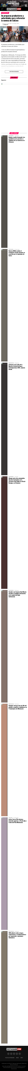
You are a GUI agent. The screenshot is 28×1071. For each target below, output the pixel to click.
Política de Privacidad (9, 1057)
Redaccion (6, 24)
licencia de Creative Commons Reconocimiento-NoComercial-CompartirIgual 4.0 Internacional (14, 1067)
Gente (22, 1057)
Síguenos (14, 77)
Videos (17, 1057)
